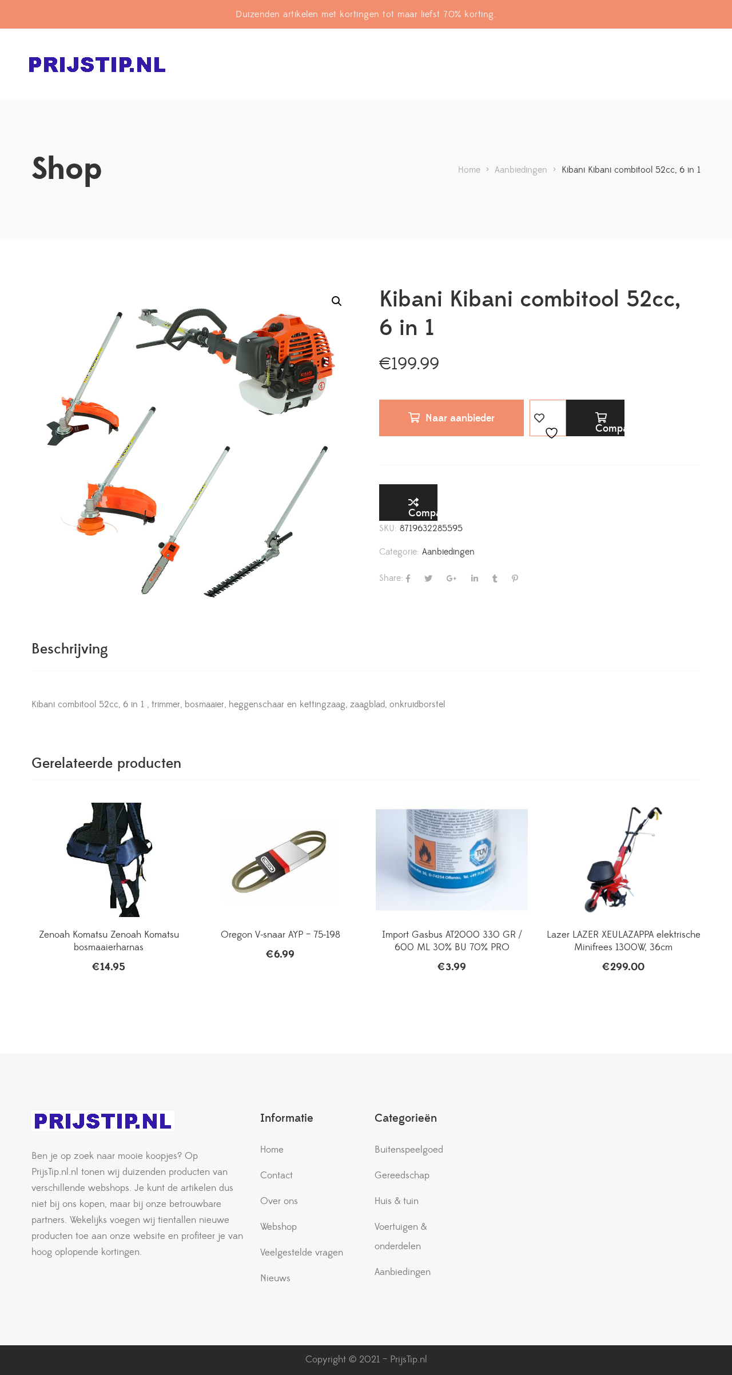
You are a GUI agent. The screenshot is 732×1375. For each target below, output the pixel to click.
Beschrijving (69, 649)
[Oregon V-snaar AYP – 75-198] (280, 860)
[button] (337, 301)
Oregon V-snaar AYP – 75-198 (280, 934)
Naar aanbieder (460, 418)
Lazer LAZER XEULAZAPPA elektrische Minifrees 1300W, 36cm (624, 941)
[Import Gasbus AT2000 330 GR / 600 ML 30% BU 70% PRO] (452, 860)
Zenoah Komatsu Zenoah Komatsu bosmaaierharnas (109, 941)
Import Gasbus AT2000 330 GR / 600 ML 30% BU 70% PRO (452, 941)
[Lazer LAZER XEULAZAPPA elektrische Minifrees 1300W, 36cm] (623, 860)
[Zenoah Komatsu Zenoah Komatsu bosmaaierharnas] (108, 860)
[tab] (69, 649)
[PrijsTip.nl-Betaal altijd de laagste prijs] (97, 64)
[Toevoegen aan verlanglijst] (548, 418)
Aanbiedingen (448, 551)
